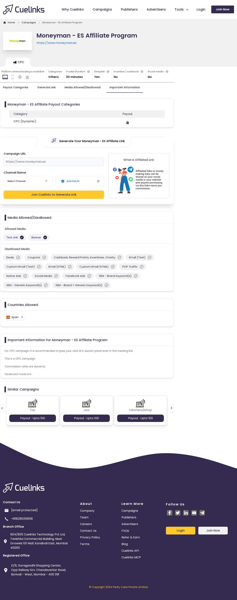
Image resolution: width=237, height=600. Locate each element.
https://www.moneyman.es (56, 43)
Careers (86, 524)
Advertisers (129, 524)
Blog (124, 544)
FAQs (125, 531)
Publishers (128, 517)
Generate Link (46, 87)
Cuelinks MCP (131, 557)
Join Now (223, 9)
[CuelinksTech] (202, 513)
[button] (2, 408)
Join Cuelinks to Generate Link (53, 194)
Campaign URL (15, 154)
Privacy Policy (90, 537)
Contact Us (88, 531)
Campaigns (129, 511)
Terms (84, 544)
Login (181, 530)
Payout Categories (15, 87)
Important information (124, 87)
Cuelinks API (130, 551)
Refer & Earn (130, 537)
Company (87, 511)
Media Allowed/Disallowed (83, 87)
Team (84, 517)
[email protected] (24, 510)
